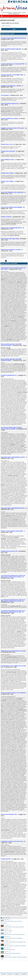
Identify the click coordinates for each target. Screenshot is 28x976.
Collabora (16, 974)
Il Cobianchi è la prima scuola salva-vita (12, 841)
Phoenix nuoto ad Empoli (8, 151)
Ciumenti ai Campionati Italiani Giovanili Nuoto (13, 38)
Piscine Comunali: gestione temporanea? (12, 531)
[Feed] (17, 2)
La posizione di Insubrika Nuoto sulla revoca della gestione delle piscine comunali (13, 576)
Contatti (3, 974)
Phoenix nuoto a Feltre (7, 173)
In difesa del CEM (5, 859)
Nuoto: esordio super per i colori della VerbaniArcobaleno (11, 344)
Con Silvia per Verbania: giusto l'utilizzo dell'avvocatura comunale (11, 428)
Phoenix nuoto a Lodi (7, 144)
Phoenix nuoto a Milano (7, 181)
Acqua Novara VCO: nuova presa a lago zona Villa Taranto (13, 268)
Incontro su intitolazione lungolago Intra (14, 942)
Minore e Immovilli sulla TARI (9, 814)
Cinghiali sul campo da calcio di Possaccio (12, 128)
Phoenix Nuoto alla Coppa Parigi (10, 238)
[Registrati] (24, 2)
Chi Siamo (10, 974)
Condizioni (24, 974)
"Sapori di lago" (8, 930)
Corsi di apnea (5, 95)
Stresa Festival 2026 (9, 949)
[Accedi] (27, 2)
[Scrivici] (19, 2)
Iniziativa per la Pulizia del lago (12, 953)
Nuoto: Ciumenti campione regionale (11, 49)
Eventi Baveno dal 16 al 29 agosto (13, 938)
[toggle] (25, 16)
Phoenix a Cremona (6, 216)
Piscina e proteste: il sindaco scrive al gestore (13, 692)
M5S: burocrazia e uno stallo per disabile (15, 945)
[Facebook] (9, 2)
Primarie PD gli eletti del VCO (9, 375)
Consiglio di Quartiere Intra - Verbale (11, 85)
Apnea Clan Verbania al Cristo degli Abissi (12, 192)
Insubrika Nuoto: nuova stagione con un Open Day (13, 666)
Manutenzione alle (10, 249)
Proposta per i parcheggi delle (11, 227)
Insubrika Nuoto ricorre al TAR (9, 551)
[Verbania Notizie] (14, 11)
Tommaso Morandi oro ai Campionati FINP (12, 64)
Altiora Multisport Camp (7, 159)
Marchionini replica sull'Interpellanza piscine (13, 457)
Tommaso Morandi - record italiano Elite (12, 74)
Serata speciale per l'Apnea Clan (10, 103)
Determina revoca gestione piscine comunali (13, 651)
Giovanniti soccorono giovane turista (14, 927)
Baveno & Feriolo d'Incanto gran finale (14, 934)
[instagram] (14, 2)
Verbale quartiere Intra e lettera (9, 118)
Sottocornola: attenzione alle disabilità (11, 207)
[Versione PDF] (21, 2)
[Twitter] (12, 2)
